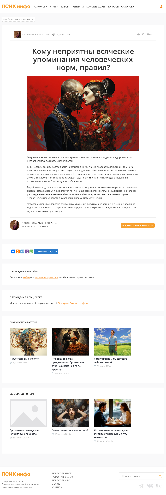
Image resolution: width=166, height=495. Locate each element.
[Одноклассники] (18, 251)
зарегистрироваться (46, 277)
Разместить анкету (62, 473)
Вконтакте (75, 303)
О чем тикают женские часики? (70, 430)
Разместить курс (61, 480)
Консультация (95, 6)
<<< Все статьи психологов (18, 19)
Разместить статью (62, 476)
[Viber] (27, 251)
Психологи (40, 6)
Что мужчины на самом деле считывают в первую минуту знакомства (111, 434)
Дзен (85, 303)
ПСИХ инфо (16, 6)
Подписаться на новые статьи (137, 225)
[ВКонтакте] (13, 251)
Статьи (54, 6)
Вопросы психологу (120, 6)
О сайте (56, 483)
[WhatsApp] (31, 251)
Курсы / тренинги (72, 6)
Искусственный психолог (24, 358)
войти (26, 277)
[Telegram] (22, 251)
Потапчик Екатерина (39, 34)
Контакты (57, 487)
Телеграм (63, 303)
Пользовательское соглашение (17, 487)
